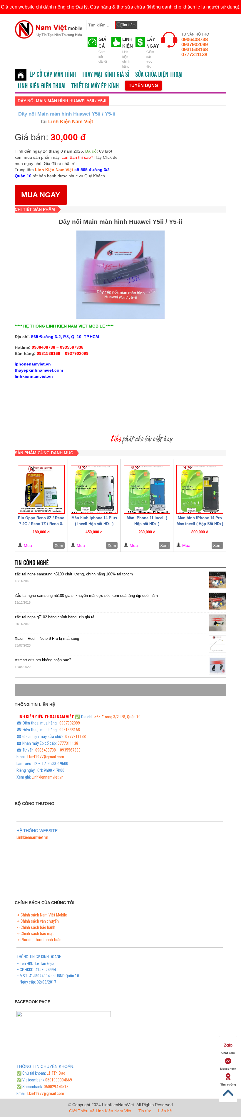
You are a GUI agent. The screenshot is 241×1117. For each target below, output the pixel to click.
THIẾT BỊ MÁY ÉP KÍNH (95, 86)
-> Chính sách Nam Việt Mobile (41, 915)
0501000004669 (58, 1080)
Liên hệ (165, 1110)
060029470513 (56, 1086)
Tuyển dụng (143, 85)
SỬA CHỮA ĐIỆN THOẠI (159, 74)
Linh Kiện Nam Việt (70, 121)
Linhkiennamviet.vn (47, 777)
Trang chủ (20, 75)
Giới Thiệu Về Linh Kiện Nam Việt (100, 1110)
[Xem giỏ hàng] (148, 24)
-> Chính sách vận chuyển (37, 921)
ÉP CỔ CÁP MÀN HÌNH (52, 74)
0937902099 (194, 44)
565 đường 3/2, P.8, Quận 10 (117, 716)
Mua (28, 545)
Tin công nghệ (32, 563)
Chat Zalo (228, 1052)
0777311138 (194, 54)
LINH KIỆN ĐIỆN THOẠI (42, 86)
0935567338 (70, 750)
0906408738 (194, 39)
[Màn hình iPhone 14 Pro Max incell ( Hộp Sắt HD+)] (199, 489)
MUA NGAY (40, 195)
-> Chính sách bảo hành (35, 927)
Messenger (228, 1068)
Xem (59, 545)
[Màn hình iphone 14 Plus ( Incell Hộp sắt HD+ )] (94, 489)
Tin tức (144, 1110)
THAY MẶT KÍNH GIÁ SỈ (105, 74)
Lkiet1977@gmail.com (45, 756)
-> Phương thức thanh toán (38, 939)
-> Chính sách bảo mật (35, 933)
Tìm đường (228, 1084)
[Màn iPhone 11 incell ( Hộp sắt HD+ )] (147, 489)
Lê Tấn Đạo (56, 1073)
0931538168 (194, 49)
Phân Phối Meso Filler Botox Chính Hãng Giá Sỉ (54, 844)
